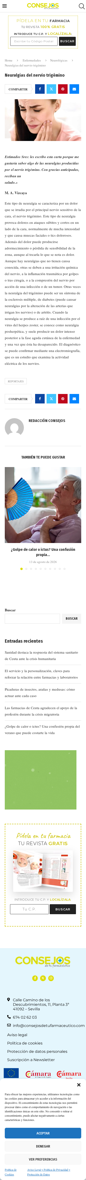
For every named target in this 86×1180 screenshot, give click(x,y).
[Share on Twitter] (51, 89)
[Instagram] (51, 978)
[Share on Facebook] (40, 89)
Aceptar (43, 1133)
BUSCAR (67, 41)
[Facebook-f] (35, 978)
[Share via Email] (74, 89)
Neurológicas (58, 60)
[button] (78, 1084)
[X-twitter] (43, 978)
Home (8, 60)
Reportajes (16, 381)
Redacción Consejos (47, 420)
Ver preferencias (43, 1159)
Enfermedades (32, 60)
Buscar (10, 610)
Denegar (43, 1146)
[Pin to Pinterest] (63, 89)
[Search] (81, 6)
